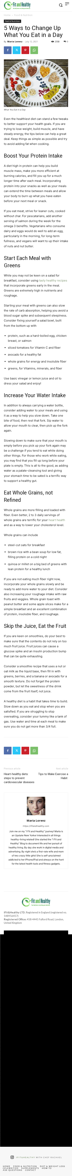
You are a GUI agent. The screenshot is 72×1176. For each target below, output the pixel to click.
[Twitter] (16, 50)
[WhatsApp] (34, 50)
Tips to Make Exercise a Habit (53, 776)
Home (7, 15)
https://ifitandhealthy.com (36, 826)
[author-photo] (36, 815)
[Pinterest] (25, 50)
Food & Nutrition (23, 15)
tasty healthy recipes (53, 280)
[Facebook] (8, 50)
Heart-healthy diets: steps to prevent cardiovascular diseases (19, 778)
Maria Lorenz (14, 41)
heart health (57, 520)
